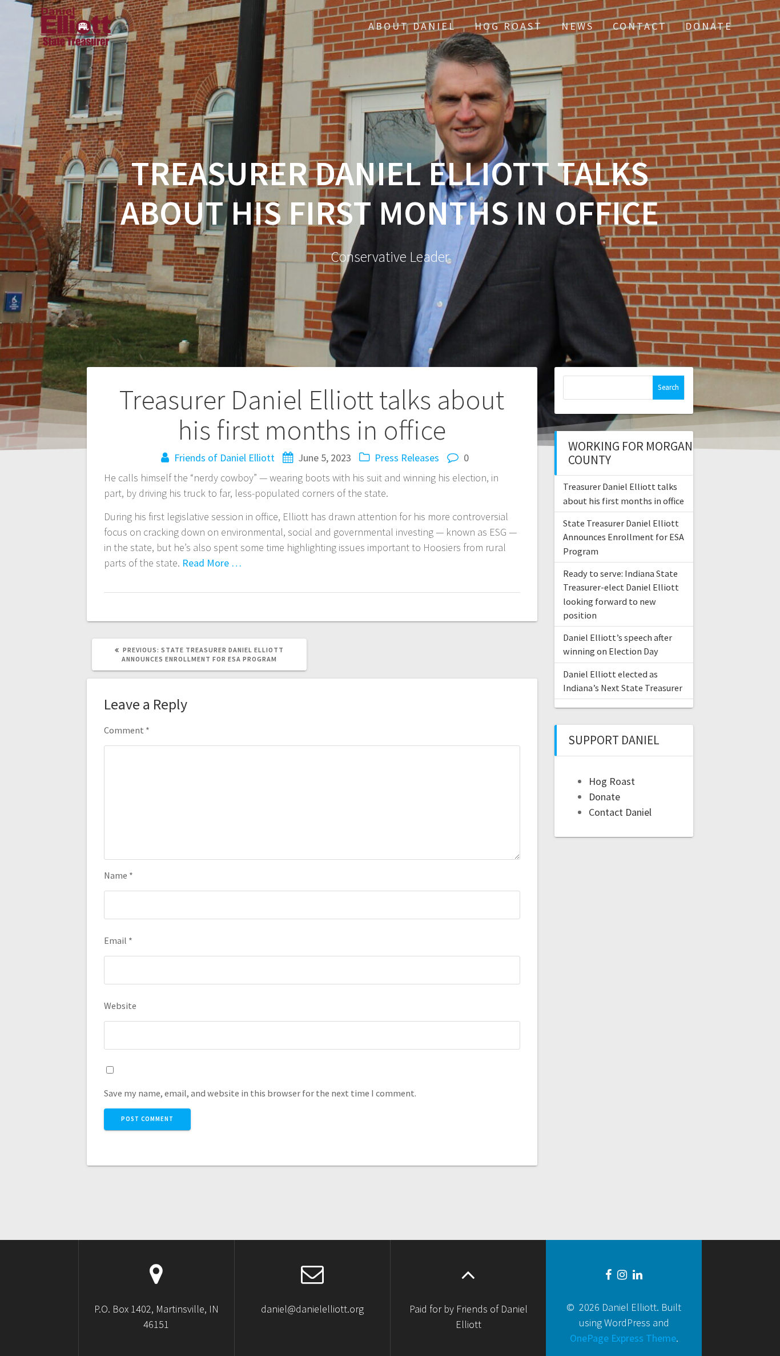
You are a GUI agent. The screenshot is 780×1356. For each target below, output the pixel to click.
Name (118, 875)
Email (118, 940)
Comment (127, 730)
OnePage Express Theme (623, 1338)
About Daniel (412, 26)
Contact (640, 26)
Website (120, 1005)
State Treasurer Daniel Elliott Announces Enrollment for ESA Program (623, 537)
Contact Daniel (620, 812)
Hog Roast (508, 26)
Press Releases (407, 457)
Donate (709, 26)
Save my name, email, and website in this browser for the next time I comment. (260, 1093)
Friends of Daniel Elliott (224, 457)
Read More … (212, 562)
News (577, 26)
